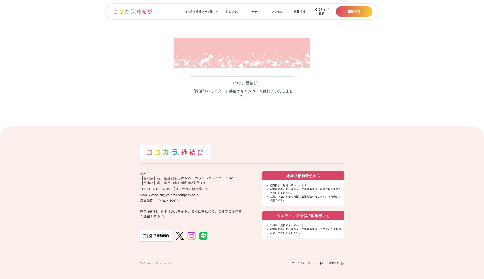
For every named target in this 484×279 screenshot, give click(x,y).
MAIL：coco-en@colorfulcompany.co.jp (169, 194)
